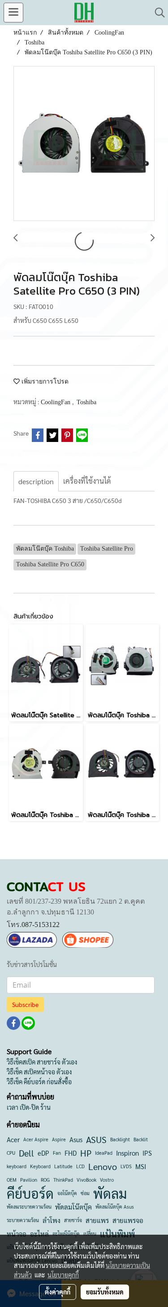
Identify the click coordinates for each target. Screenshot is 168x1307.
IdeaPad (103, 1152)
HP (85, 1153)
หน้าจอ (16, 1233)
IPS (147, 1152)
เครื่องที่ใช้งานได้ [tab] (87, 481)
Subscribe (25, 1004)
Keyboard (40, 1166)
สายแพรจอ (127, 1220)
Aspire (59, 1139)
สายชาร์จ (73, 1220)
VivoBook (86, 1179)
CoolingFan (56, 402)
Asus (75, 1139)
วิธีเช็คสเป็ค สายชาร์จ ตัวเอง (42, 1062)
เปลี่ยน (89, 1233)
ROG (45, 1179)
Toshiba (86, 402)
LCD (80, 1166)
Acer (13, 1139)
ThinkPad (63, 1179)
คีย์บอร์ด (30, 1193)
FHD (71, 1152)
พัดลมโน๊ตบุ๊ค (73, 1206)
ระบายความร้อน (23, 1220)
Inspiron (127, 1152)
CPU (11, 1152)
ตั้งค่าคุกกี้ (57, 1292)
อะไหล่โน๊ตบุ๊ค (66, 1233)
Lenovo (102, 1166)
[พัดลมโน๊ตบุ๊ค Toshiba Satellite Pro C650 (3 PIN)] (84, 143)
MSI (140, 1166)
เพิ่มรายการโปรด (44, 381)
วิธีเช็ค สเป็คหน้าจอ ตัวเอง (39, 1072)
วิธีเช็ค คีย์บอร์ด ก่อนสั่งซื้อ (39, 1081)
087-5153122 (41, 924)
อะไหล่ (39, 1233)
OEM (12, 1179)
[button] (157, 13)
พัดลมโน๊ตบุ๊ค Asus (114, 1206)
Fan (57, 1152)
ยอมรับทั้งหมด (105, 1292)
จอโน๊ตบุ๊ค (67, 1193)
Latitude (63, 1166)
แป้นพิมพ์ (117, 1234)
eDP (43, 1152)
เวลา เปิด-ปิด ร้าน (29, 1107)
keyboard (16, 1166)
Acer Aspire (35, 1139)
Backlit (141, 1139)
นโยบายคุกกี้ (63, 1275)
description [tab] (36, 481)
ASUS (96, 1139)
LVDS (126, 1166)
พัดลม (110, 1193)
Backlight (120, 1139)
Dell (26, 1153)
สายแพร (97, 1220)
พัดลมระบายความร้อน (29, 1206)
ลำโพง (51, 1220)
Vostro (107, 1179)
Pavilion (28, 1179)
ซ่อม (85, 1193)
